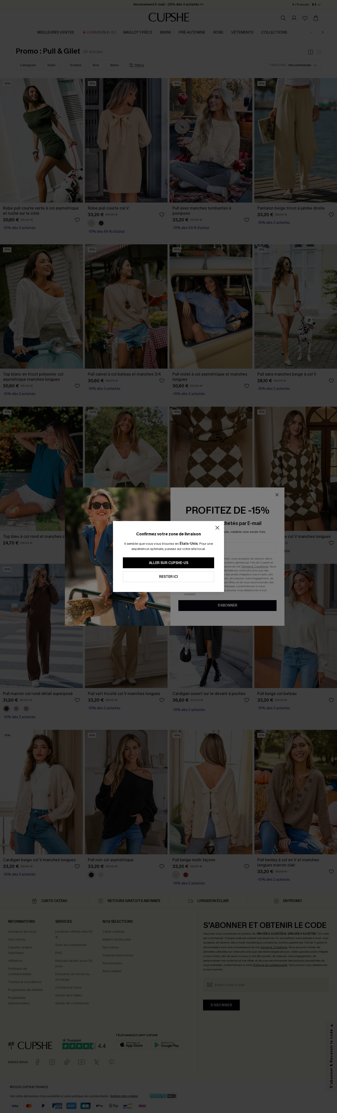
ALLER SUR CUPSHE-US (168, 563)
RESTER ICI (168, 576)
